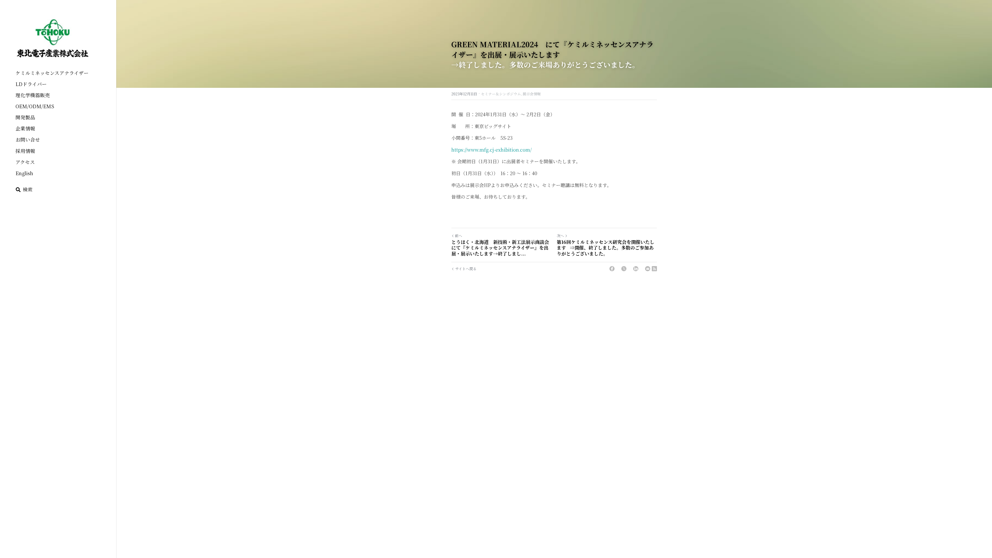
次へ (560, 235)
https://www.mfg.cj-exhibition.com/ (491, 149)
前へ (458, 235)
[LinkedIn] (635, 268)
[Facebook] (612, 268)
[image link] (53, 38)
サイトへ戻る (466, 268)
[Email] (647, 268)
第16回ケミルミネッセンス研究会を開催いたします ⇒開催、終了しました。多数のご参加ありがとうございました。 (605, 248)
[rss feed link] (654, 268)
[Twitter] (623, 268)
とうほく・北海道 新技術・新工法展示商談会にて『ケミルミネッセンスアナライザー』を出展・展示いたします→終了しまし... (500, 248)
